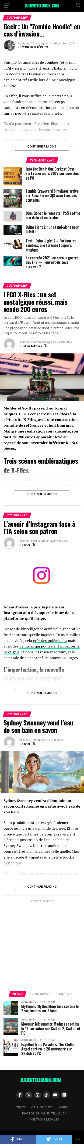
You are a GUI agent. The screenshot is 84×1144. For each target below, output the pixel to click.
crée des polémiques (50, 640)
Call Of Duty (42, 1107)
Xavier (26, 545)
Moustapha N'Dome (35, 46)
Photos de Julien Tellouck (44, 1113)
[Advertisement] (42, 945)
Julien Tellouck (32, 346)
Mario (63, 1107)
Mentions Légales (44, 1119)
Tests (21, 1107)
